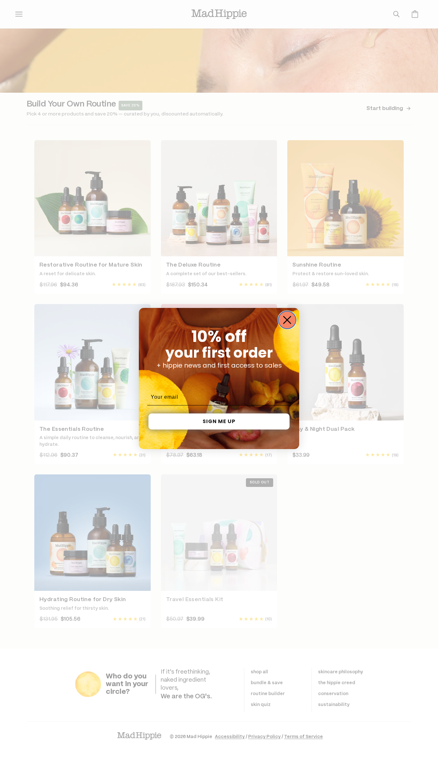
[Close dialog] (287, 320)
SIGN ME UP (219, 421)
